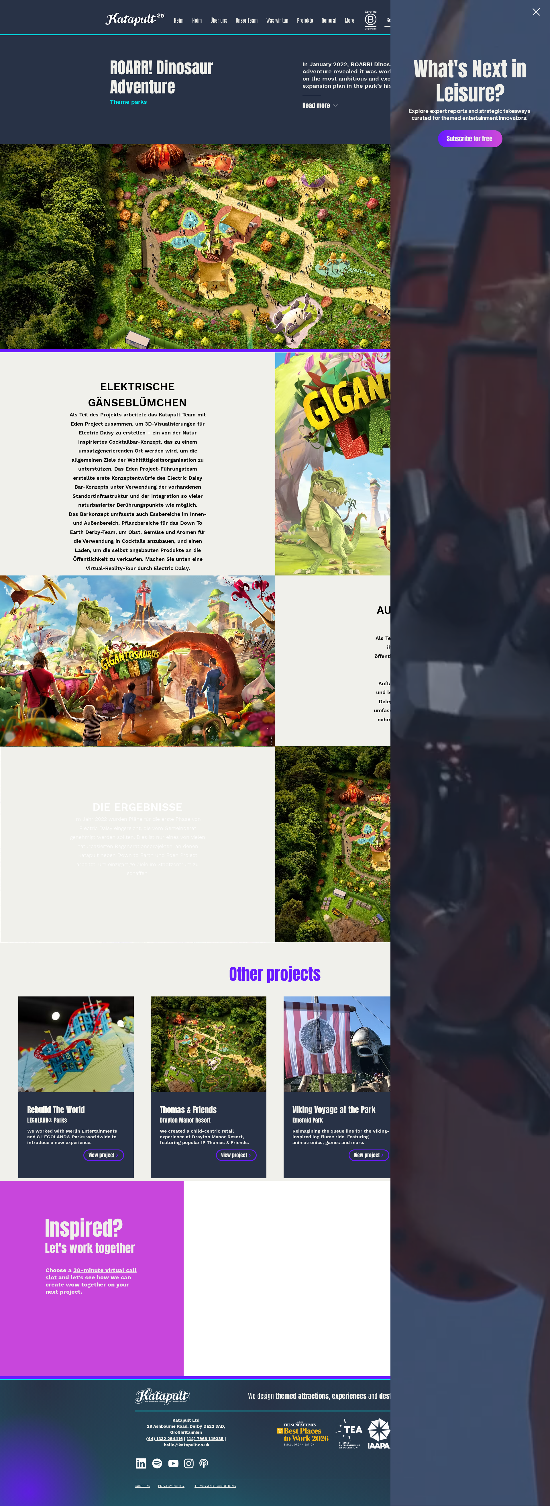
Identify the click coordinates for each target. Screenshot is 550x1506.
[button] (536, 11)
